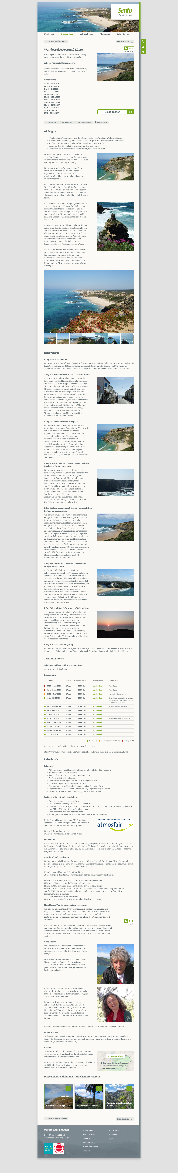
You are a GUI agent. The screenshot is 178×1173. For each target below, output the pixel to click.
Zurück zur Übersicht (57, 41)
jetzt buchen (97, 686)
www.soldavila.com (82, 883)
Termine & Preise (84, 122)
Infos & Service (123, 34)
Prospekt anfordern (90, 1147)
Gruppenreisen (67, 34)
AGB (109, 1143)
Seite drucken (123, 42)
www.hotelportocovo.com (91, 880)
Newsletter (87, 1151)
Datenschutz (113, 1134)
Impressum (112, 1138)
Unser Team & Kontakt (116, 1130)
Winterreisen (105, 34)
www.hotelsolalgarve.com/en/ (88, 899)
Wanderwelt (49, 34)
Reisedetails (102, 122)
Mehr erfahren (112, 1068)
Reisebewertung (89, 1143)
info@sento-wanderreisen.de (56, 1138)
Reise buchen (112, 111)
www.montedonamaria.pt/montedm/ (108, 888)
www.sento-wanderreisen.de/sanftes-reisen (63, 834)
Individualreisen (86, 34)
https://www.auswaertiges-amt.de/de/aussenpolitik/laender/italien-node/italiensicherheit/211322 (86, 752)
